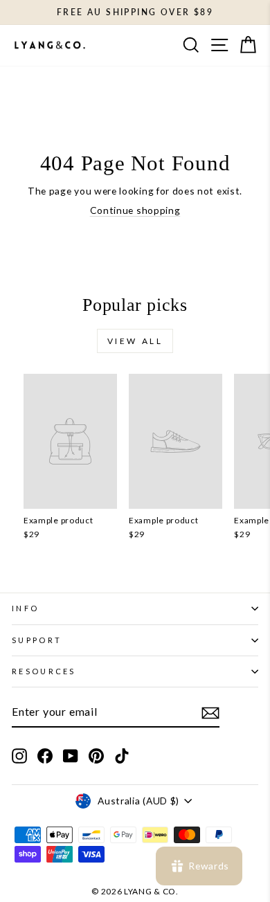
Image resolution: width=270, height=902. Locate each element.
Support (37, 639)
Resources (44, 671)
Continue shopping (135, 210)
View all (135, 341)
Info (25, 608)
